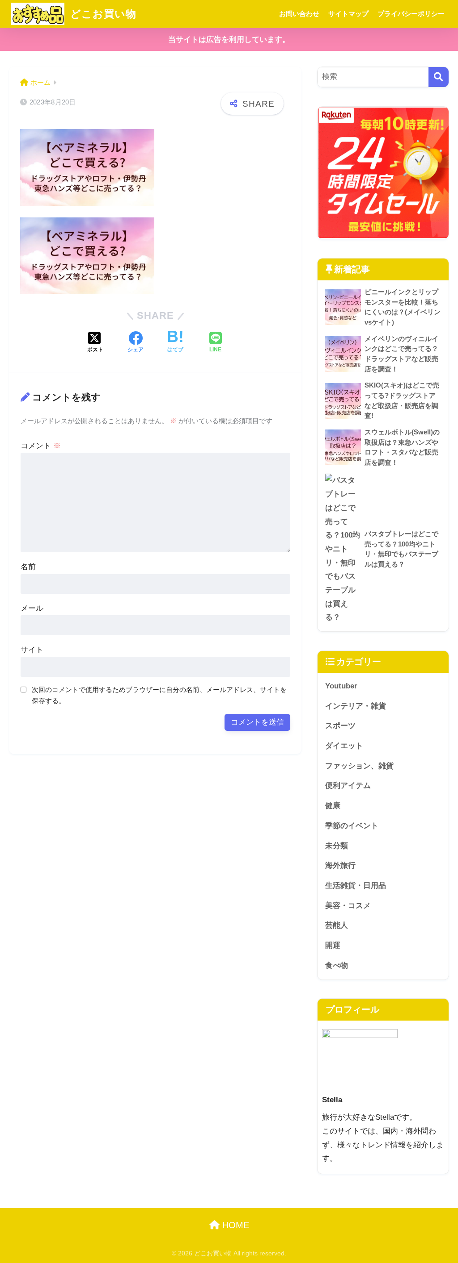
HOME (234, 1225)
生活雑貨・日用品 (355, 885)
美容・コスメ (348, 905)
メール (32, 608)
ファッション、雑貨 (359, 766)
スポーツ (340, 725)
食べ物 (336, 965)
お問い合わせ (299, 13)
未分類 (336, 846)
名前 (28, 567)
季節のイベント (351, 825)
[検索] (438, 77)
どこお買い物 (101, 14)
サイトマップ (348, 13)
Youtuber (341, 686)
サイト (32, 650)
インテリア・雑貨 (355, 706)
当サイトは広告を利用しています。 (229, 39)
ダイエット (344, 746)
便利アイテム (348, 785)
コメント (41, 446)
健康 (332, 805)
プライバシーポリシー (411, 13)
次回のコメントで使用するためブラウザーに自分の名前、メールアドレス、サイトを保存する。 (159, 695)
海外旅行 (340, 865)
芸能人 (336, 925)
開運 (332, 945)
